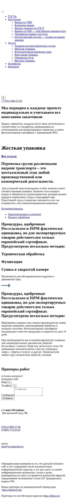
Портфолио (14, 63)
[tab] (24, 214)
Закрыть (18, 208)
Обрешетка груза (24, 57)
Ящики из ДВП (23, 22)
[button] (11, 101)
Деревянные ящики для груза (31, 34)
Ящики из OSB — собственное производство (40, 31)
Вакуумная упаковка (26, 54)
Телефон (6, 385)
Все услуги (9, 156)
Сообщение (7, 395)
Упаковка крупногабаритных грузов (35, 46)
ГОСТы (12, 16)
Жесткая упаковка (25, 60)
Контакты (13, 66)
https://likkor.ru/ (52, 495)
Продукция (14, 19)
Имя (3, 382)
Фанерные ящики (24, 25)
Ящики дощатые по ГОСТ (29, 28)
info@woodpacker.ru (12, 446)
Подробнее (7, 208)
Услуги (12, 43)
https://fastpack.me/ (12, 490)
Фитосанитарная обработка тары (33, 51)
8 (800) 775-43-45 (10, 429)
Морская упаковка (25, 48)
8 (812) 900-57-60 (10, 426)
